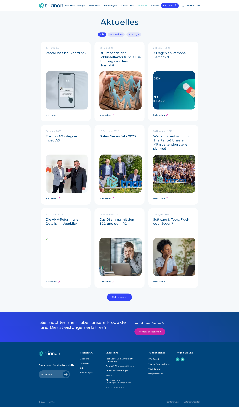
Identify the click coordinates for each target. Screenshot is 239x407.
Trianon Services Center (159, 364)
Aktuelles (142, 5)
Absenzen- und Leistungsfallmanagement (118, 381)
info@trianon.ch (155, 374)
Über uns (84, 359)
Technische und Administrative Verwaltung (120, 360)
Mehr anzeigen (119, 297)
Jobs (82, 368)
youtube (182, 359)
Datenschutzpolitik (192, 402)
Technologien (110, 5)
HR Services (116, 34)
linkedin (177, 359)
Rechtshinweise (172, 402)
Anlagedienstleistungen (117, 371)
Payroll (109, 375)
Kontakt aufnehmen (150, 331)
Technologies (86, 372)
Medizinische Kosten (115, 387)
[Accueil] (51, 5)
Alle (102, 34)
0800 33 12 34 (154, 369)
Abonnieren (47, 374)
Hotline (190, 5)
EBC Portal (168, 5)
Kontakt (155, 5)
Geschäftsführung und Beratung (121, 366)
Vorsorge (133, 34)
